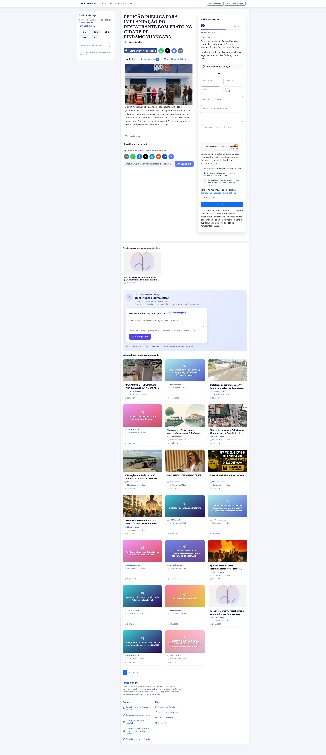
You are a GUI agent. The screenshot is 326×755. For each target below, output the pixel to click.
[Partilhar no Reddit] (158, 156)
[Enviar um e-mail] (174, 50)
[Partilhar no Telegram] (152, 156)
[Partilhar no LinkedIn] (164, 156)
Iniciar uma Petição (235, 4)
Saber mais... (89, 25)
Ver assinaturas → (208, 32)
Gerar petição (141, 336)
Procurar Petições (118, 3)
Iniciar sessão (215, 4)
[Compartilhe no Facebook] (139, 156)
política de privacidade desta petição (218, 192)
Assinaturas (150, 59)
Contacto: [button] (132, 3)
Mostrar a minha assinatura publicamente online (222, 168)
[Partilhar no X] (167, 50)
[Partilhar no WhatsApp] (161, 50)
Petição (132, 59)
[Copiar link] (180, 50)
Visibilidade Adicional (176, 59)
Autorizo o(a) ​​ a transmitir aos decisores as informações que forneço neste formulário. (221, 182)
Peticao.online (88, 3)
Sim (205, 198)
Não (214, 198)
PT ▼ (104, 3)
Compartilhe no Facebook (143, 50)
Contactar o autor (134, 136)
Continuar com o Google (218, 66)
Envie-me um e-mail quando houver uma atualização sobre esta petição (219, 174)
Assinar (221, 204)
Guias (126, 702)
